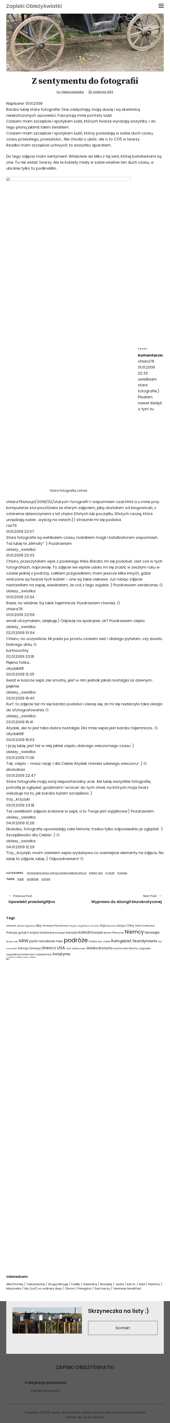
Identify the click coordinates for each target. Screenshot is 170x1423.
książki (98, 932)
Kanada (72, 932)
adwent (11, 925)
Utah (68, 948)
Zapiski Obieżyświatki (34, 6)
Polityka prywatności (45, 1391)
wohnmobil (120, 948)
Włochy (133, 948)
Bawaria (112, 925)
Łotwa (46, 879)
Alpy (39, 926)
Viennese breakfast (127, 1288)
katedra (85, 932)
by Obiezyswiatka (70, 92)
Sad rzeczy (102, 1288)
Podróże (122, 873)
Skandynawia (144, 941)
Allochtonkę (14, 1284)
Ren (100, 941)
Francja (11, 932)
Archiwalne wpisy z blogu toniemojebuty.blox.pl (56, 873)
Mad (142, 1284)
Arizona (95, 925)
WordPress (137, 1412)
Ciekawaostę (35, 1284)
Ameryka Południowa (55, 925)
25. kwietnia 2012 (100, 92)
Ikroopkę (106, 1284)
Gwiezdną (90, 1284)
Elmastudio (96, 1417)
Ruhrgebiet (121, 941)
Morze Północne (114, 932)
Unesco (48, 948)
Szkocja (23, 948)
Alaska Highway (26, 925)
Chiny (130, 926)
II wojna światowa (40, 932)
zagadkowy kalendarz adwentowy (29, 954)
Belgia (121, 925)
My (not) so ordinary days (43, 1288)
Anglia (73, 925)
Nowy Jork (12, 941)
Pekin (59, 941)
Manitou (154, 1284)
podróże (33, 879)
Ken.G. (131, 1284)
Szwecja (35, 948)
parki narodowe (42, 941)
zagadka (145, 948)
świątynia (61, 954)
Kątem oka (96, 873)
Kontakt (123, 1327)
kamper (60, 932)
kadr (21, 879)
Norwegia (152, 932)
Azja (103, 925)
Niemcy (134, 931)
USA (61, 948)
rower (106, 941)
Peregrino (84, 1288)
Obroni (70, 1288)
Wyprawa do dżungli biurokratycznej (125, 899)
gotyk (22, 932)
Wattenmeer (79, 948)
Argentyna (84, 925)
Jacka (119, 1284)
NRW (23, 941)
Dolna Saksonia (145, 925)
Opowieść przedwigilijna (31, 899)
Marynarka (13, 1288)
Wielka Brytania (99, 948)
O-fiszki (110, 873)
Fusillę (75, 1284)
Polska (93, 941)
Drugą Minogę (58, 1284)
